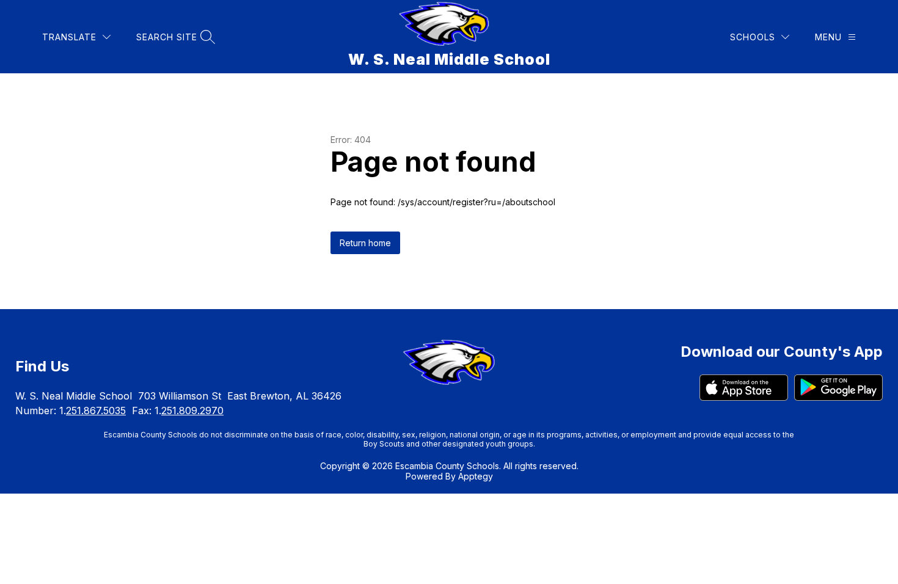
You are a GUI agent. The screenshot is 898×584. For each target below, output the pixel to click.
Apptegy (475, 476)
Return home (365, 243)
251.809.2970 (192, 410)
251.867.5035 (96, 410)
